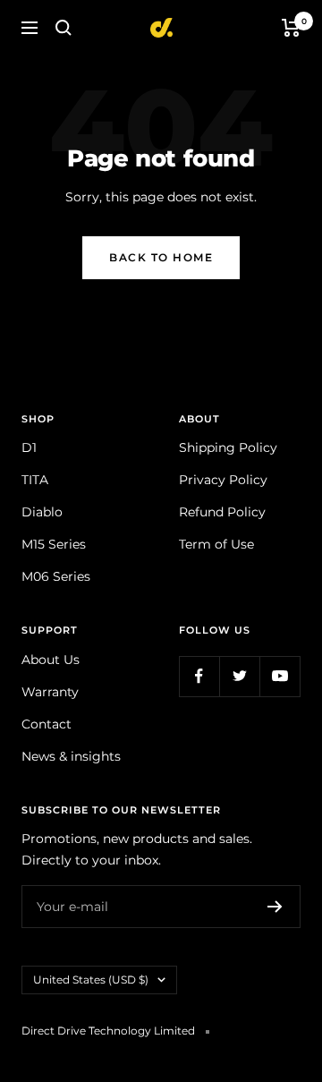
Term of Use (216, 544)
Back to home (161, 257)
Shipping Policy (228, 447)
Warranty (50, 692)
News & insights (71, 756)
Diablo (42, 512)
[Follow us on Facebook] (199, 676)
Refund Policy (222, 512)
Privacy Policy (223, 480)
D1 (29, 447)
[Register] (275, 906)
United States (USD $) (90, 979)
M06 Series (55, 576)
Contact (46, 724)
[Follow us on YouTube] (279, 676)
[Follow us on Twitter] (239, 676)
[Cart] (291, 28)
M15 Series (53, 544)
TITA (34, 480)
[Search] (63, 28)
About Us (50, 660)
